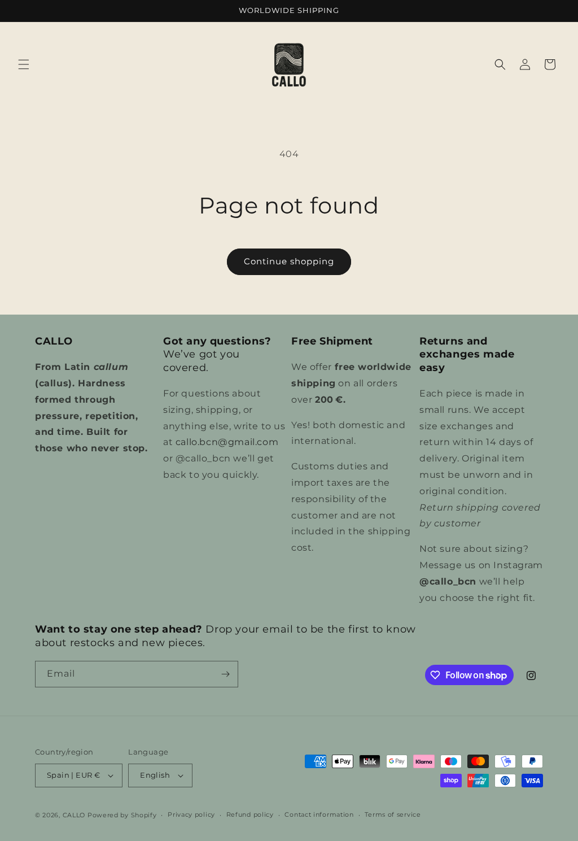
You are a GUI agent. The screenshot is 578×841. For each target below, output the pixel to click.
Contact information (318, 814)
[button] (23, 64)
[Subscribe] (225, 674)
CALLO (74, 815)
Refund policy (250, 814)
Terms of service (393, 814)
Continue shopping (289, 261)
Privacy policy (191, 814)
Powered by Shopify (122, 815)
